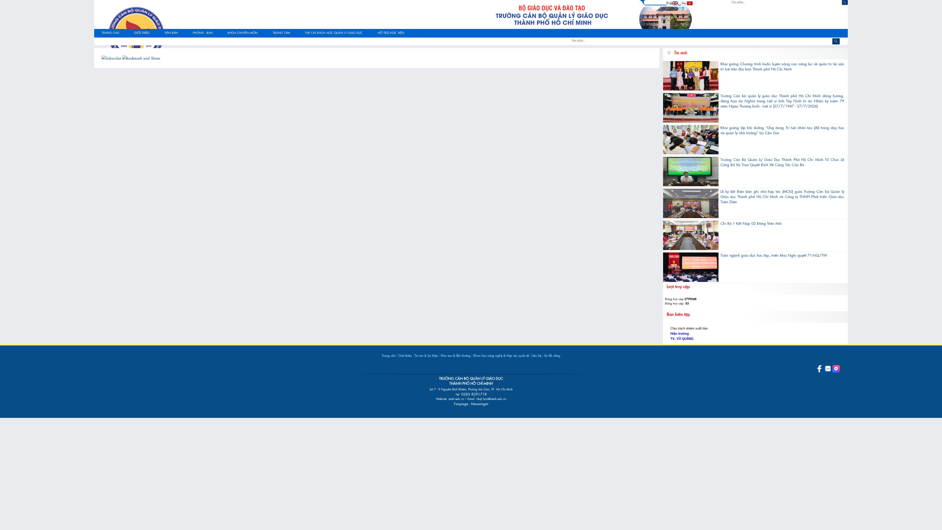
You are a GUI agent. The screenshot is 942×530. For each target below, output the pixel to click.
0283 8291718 (474, 394)
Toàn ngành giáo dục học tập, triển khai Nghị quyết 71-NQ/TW (773, 255)
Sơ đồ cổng (552, 355)
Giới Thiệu (141, 32)
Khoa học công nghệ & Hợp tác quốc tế (501, 355)
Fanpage (461, 403)
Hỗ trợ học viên (391, 32)
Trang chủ (110, 32)
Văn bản (171, 32)
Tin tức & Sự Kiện (426, 355)
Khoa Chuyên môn (243, 32)
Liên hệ (536, 355)
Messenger (479, 403)
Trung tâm (281, 32)
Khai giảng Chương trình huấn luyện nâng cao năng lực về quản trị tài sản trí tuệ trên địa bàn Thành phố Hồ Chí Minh (782, 66)
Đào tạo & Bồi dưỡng (456, 355)
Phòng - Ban (203, 32)
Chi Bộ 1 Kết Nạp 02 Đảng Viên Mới (751, 223)
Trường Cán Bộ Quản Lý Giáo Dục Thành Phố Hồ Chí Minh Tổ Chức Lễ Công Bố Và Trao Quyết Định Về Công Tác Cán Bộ (782, 162)
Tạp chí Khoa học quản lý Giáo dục (334, 32)
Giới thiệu (405, 355)
